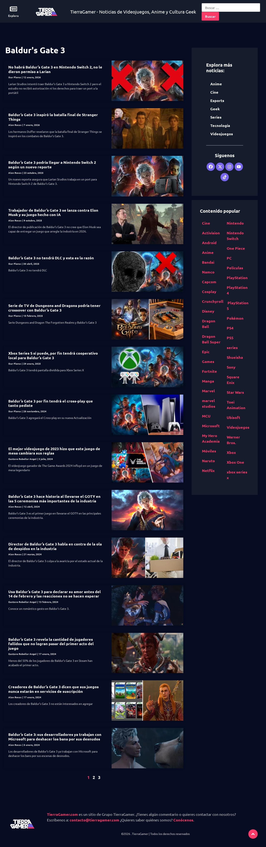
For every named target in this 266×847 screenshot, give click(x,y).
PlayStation (237, 277)
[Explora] (13, 8)
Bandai (208, 262)
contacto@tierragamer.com (94, 819)
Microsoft (211, 425)
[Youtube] (239, 167)
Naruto (208, 460)
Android (209, 242)
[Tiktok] (224, 177)
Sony (231, 367)
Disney (208, 311)
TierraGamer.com (62, 814)
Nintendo (235, 223)
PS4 (230, 327)
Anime (216, 83)
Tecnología (220, 125)
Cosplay (209, 291)
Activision (211, 232)
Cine (214, 92)
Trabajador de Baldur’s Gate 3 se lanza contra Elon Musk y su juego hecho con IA (53, 212)
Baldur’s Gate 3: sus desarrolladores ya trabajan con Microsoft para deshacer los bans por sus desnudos (54, 736)
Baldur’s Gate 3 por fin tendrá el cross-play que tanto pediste (50, 403)
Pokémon (235, 318)
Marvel (208, 390)
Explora (13, 15)
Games (208, 361)
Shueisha (235, 357)
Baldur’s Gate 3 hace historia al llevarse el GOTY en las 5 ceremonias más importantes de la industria (54, 498)
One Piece (236, 248)
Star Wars (235, 392)
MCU (206, 416)
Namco (208, 272)
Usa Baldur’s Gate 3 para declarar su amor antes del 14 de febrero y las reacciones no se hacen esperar (54, 594)
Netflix (208, 470)
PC (229, 258)
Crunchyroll (212, 301)
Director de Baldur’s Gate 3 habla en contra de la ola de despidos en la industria (55, 546)
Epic (205, 351)
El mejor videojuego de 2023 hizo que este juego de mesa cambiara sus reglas (54, 451)
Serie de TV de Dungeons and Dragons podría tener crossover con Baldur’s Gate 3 (54, 307)
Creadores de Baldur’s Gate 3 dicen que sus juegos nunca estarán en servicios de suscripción (53, 689)
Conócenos (183, 819)
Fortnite (209, 371)
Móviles (209, 450)
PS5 (230, 337)
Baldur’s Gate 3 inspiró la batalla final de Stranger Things (53, 117)
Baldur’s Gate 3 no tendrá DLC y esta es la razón (51, 257)
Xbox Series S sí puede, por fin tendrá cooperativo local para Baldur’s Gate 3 (53, 355)
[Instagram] (229, 167)
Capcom (209, 281)
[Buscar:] (231, 7)
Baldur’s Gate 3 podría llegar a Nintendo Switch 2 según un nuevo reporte (52, 164)
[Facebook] (211, 167)
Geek (215, 108)
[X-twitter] (220, 167)
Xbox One (235, 462)
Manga (208, 381)
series (232, 347)
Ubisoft (233, 417)
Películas (235, 267)
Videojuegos (221, 133)
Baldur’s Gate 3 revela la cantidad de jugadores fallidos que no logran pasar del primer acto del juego (51, 644)
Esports (217, 100)
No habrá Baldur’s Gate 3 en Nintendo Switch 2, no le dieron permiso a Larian (55, 69)
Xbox (231, 452)
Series (216, 117)
